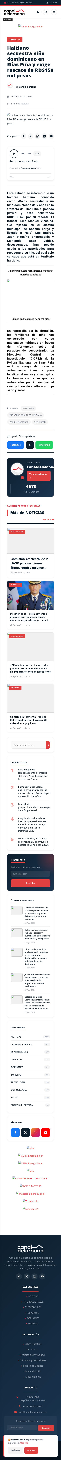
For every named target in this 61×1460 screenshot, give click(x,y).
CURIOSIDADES (29, 1089)
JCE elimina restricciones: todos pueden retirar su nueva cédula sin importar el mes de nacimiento (30, 668)
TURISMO (29, 1074)
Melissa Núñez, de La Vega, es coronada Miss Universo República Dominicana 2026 (33, 841)
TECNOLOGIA (29, 1082)
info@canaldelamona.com (33, 1412)
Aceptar (31, 1450)
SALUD (29, 1097)
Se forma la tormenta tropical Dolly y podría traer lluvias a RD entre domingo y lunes (28, 720)
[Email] (51, 136)
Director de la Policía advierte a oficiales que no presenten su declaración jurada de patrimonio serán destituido (29, 617)
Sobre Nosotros (33, 1343)
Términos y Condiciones (33, 1360)
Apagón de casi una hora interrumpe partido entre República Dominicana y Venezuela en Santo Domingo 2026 (32, 824)
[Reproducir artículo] (14, 153)
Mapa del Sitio (33, 1371)
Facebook (15, 444)
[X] (30, 136)
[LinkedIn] (44, 136)
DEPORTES (29, 1059)
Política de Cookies (33, 1365)
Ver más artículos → (38, 475)
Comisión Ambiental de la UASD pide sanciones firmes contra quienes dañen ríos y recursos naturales (29, 563)
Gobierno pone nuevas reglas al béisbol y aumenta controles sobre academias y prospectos (37, 934)
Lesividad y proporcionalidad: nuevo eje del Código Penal (34, 807)
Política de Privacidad (33, 1354)
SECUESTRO (40, 422)
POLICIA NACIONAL (18, 422)
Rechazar (15, 1450)
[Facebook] (23, 136)
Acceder (53, 2)
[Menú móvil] (54, 12)
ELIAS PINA (28, 408)
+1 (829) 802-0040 (32, 1406)
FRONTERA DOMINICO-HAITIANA (25, 415)
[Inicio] (14, 12)
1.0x (37, 153)
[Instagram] (35, 1132)
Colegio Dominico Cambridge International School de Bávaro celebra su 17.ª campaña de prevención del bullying (37, 1002)
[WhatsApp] (37, 136)
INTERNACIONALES (29, 1044)
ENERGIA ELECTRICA (29, 1105)
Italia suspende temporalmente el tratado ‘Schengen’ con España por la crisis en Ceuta (33, 774)
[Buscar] (46, 12)
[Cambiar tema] (38, 12)
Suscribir (30, 883)
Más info (24, 1442)
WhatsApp (44, 444)
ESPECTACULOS (29, 1051)
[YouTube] (45, 1132)
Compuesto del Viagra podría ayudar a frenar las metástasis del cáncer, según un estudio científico (34, 791)
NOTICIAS (8, 19)
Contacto (33, 1349)
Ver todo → (48, 519)
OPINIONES (29, 1067)
